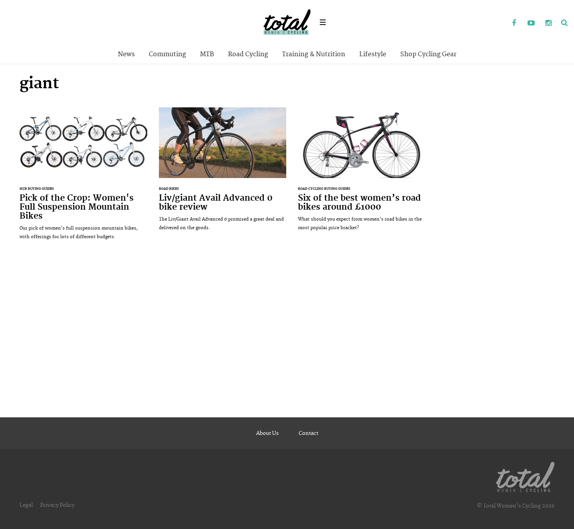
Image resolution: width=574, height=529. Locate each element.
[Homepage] (525, 475)
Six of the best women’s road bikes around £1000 (362, 173)
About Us (267, 433)
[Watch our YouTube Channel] (531, 23)
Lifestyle (372, 54)
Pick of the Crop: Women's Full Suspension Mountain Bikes (83, 177)
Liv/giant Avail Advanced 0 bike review (223, 173)
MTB (207, 54)
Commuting (167, 54)
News (126, 54)
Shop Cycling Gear (428, 54)
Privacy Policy (57, 505)
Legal (26, 505)
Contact (308, 433)
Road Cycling (248, 54)
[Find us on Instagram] (548, 23)
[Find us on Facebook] (513, 23)
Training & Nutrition (313, 54)
